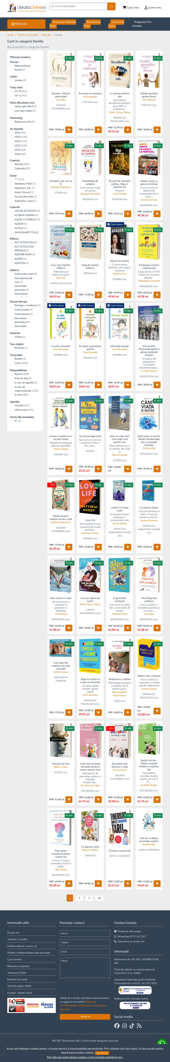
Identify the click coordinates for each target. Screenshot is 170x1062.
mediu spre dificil (26, 106)
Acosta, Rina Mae (26, 196)
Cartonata (22, 168)
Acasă (10, 35)
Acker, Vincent (24, 192)
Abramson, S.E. (24, 188)
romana (20, 80)
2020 (20, 154)
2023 (21, 141)
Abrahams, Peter (25, 184)
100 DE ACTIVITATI (27, 211)
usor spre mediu (25, 111)
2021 (20, 150)
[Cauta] (111, 6)
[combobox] (78, 6)
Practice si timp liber (28, 35)
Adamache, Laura (25, 201)
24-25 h (21, 91)
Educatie (47, 35)
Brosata (22, 164)
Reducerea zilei (25, 122)
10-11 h (21, 95)
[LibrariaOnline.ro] (26, 7)
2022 (21, 145)
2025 (20, 132)
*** (19, 179)
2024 (21, 137)
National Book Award (22, 68)
